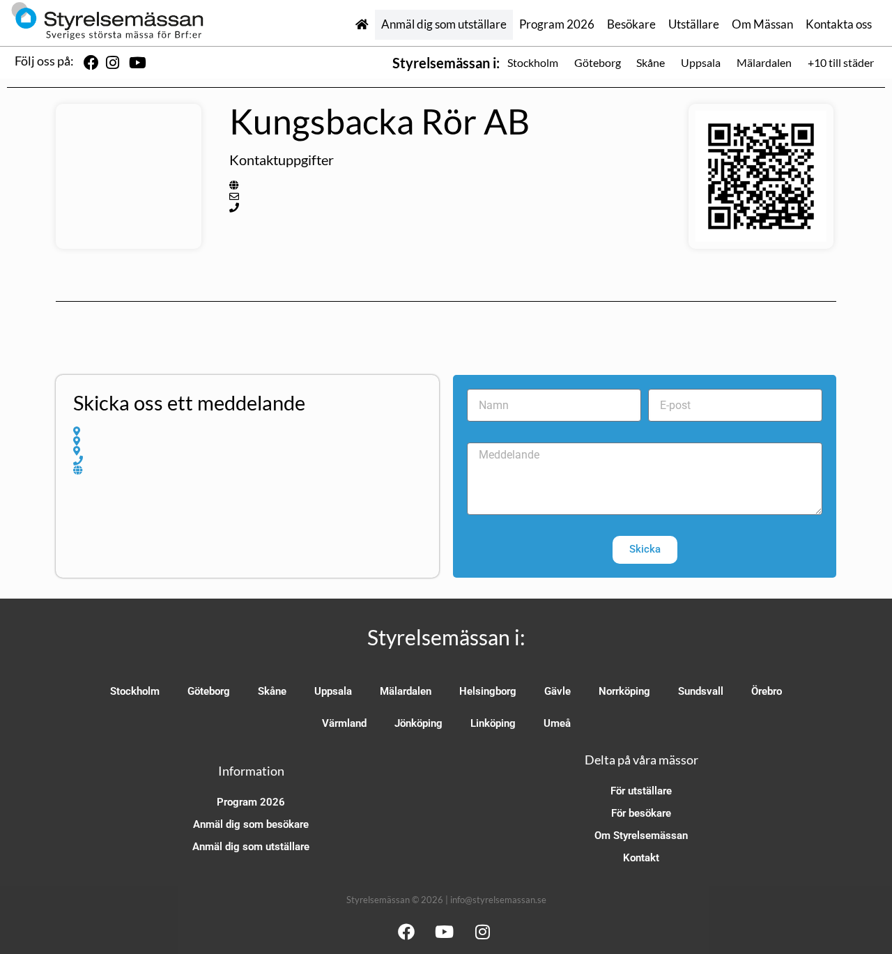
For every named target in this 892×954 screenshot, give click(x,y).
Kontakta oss (839, 24)
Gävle (557, 691)
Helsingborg (487, 691)
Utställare (693, 24)
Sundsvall (700, 691)
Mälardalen (764, 62)
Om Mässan (762, 24)
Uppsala (701, 62)
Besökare (631, 24)
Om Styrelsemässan (641, 835)
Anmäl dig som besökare (251, 824)
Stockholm (532, 62)
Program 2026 (556, 24)
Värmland (344, 723)
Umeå (557, 723)
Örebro (766, 691)
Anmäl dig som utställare (444, 24)
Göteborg (597, 62)
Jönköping (418, 723)
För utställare (641, 791)
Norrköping (624, 691)
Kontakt (641, 858)
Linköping (493, 723)
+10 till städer (841, 62)
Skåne (650, 62)
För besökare (641, 813)
